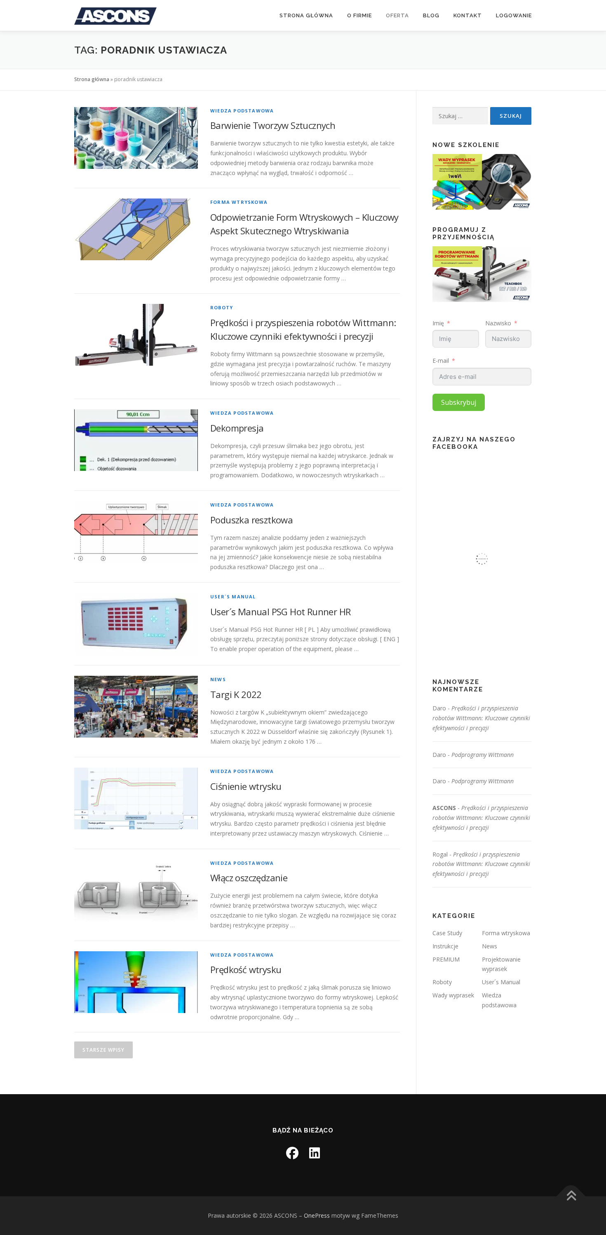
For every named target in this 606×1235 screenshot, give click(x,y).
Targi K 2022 (236, 694)
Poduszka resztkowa (251, 520)
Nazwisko (498, 323)
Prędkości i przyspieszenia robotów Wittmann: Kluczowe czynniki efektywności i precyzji (481, 718)
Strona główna (306, 15)
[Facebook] (292, 1152)
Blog (431, 15)
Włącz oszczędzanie (248, 877)
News (218, 679)
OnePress (317, 1215)
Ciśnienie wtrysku (246, 786)
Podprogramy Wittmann (482, 755)
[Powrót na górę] (571, 1196)
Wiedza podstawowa (242, 110)
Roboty (221, 307)
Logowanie (514, 15)
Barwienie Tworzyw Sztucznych (272, 125)
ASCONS (444, 808)
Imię (438, 323)
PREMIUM (446, 959)
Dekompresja (236, 428)
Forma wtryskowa (239, 202)
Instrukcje (445, 946)
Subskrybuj (458, 402)
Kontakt (467, 15)
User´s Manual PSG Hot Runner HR (280, 611)
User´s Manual (233, 596)
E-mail (440, 360)
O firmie (359, 15)
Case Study (447, 933)
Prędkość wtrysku (245, 969)
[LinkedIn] (314, 1152)
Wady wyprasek (453, 995)
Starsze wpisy (103, 1049)
